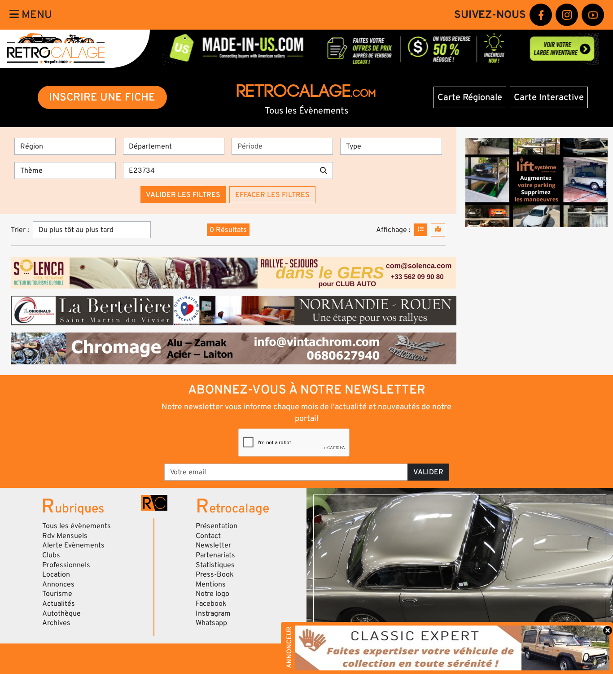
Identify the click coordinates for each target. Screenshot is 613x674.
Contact (208, 536)
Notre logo (212, 594)
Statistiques (215, 565)
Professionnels (66, 565)
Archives (56, 623)
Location (56, 574)
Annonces (58, 584)
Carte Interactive (549, 97)
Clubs (51, 555)
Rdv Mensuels (65, 536)
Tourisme (57, 594)
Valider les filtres (183, 195)
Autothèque (61, 613)
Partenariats (215, 555)
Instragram (213, 613)
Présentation (216, 526)
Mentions (211, 584)
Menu (35, 14)
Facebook (211, 603)
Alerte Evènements (73, 545)
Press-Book (215, 574)
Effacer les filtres (272, 195)
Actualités (58, 603)
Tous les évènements (76, 526)
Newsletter (213, 545)
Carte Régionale (470, 97)
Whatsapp (211, 623)
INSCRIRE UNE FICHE (102, 97)
